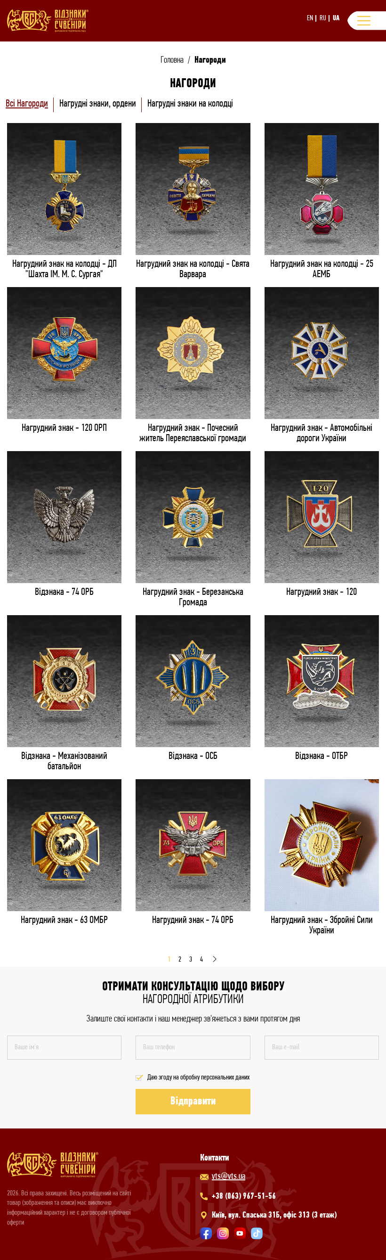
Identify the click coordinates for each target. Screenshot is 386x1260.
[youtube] (240, 1233)
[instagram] (223, 1233)
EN (310, 18)
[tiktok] (257, 1233)
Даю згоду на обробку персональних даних (198, 1077)
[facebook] (206, 1233)
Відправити (193, 1101)
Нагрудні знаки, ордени (97, 104)
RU (323, 18)
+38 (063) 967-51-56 (244, 1197)
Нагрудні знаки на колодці (190, 104)
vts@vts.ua (228, 1176)
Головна (172, 60)
